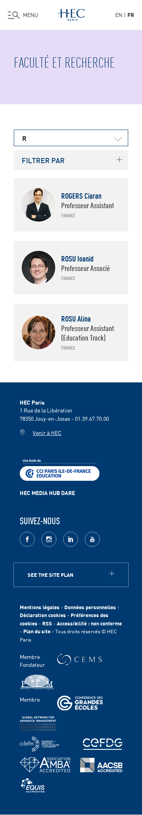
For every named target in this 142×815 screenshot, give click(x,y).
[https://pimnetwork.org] (37, 682)
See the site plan (50, 574)
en (118, 15)
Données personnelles (90, 607)
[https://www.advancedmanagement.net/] (38, 723)
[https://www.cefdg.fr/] (102, 744)
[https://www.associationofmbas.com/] (45, 764)
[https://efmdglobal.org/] (33, 785)
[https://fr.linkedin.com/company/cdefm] (39, 744)
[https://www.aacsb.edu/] (101, 765)
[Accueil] (71, 13)
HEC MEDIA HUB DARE (47, 493)
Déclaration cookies (43, 615)
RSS (47, 623)
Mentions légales (40, 607)
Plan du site (36, 631)
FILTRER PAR (43, 160)
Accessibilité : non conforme (89, 623)
